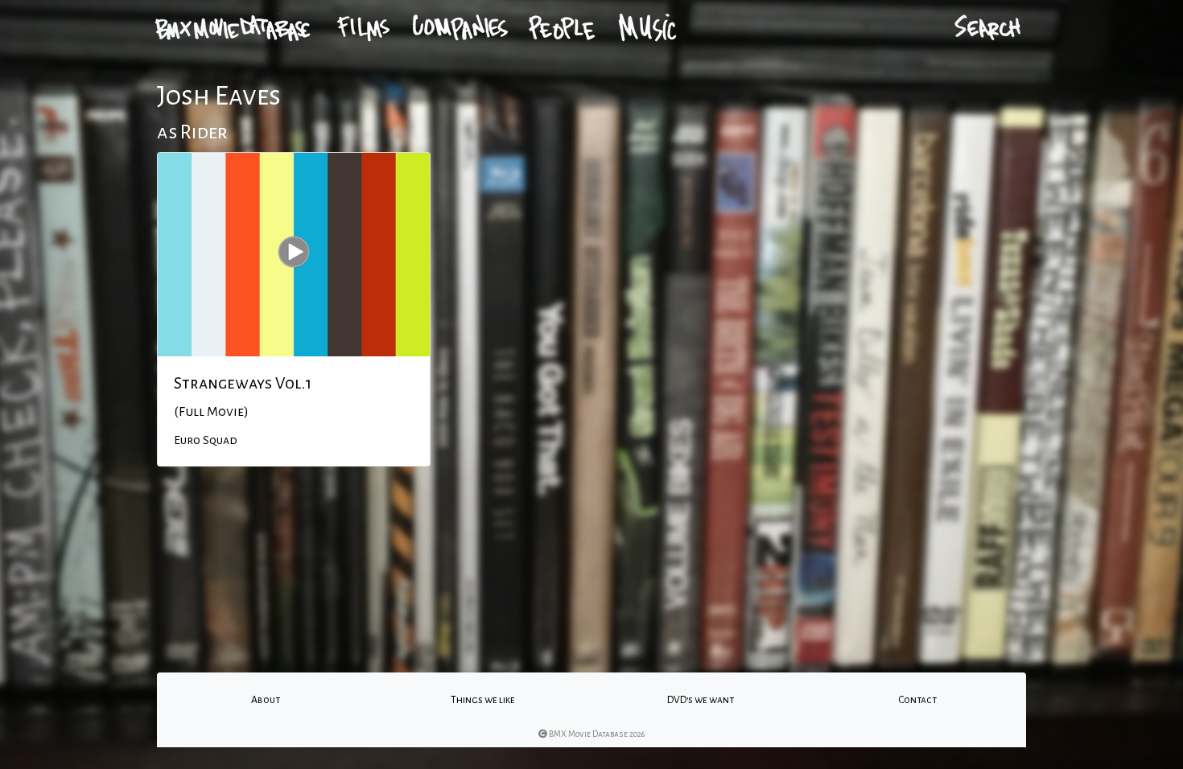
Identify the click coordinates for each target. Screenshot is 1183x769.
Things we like (483, 699)
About (265, 699)
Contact (917, 699)
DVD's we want (700, 699)
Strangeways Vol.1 (242, 383)
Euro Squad (205, 440)
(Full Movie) (211, 412)
